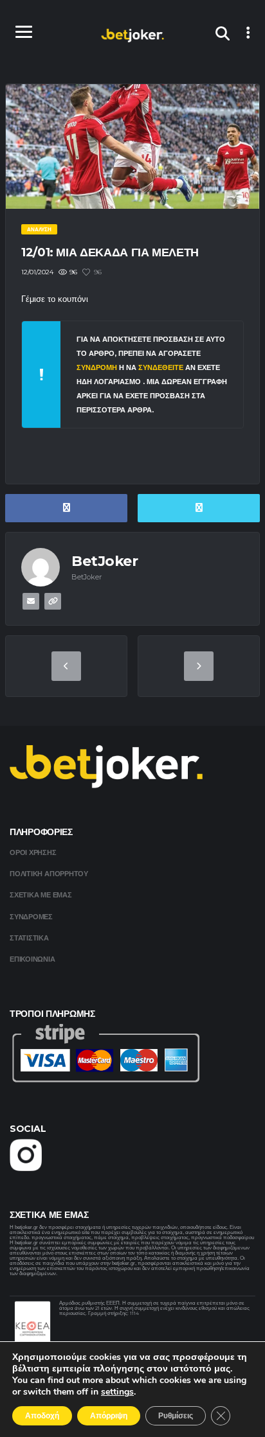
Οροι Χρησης (33, 852)
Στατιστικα (29, 937)
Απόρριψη (108, 1416)
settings (117, 1392)
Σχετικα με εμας (41, 894)
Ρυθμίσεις (175, 1416)
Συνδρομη (97, 367)
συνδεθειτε (161, 367)
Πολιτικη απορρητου (49, 873)
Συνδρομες (31, 916)
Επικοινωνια (32, 959)
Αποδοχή (42, 1416)
